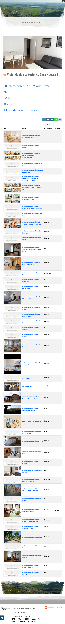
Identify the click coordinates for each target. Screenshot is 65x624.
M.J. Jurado (26, 378)
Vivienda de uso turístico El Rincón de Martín (31, 263)
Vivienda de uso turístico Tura (32, 537)
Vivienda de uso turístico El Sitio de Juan (31, 315)
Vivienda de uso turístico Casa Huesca (32, 557)
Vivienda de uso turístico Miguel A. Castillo (30, 527)
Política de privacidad (28, 608)
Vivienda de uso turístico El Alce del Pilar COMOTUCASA (31, 223)
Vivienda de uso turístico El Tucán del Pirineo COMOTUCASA (31, 155)
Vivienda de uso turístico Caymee (30, 547)
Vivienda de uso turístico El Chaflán (31, 308)
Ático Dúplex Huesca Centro (31, 422)
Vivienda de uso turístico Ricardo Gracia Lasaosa (30, 521)
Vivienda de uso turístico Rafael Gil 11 (30, 287)
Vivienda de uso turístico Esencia (30, 147)
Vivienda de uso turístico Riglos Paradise (30, 566)
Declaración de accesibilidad (22, 616)
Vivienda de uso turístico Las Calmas (31, 453)
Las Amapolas (27, 387)
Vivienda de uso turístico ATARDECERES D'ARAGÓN (30, 490)
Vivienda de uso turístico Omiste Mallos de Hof (30, 398)
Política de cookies (19, 612)
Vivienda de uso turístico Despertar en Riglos (30, 409)
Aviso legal (16, 608)
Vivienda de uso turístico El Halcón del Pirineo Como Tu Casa (31, 188)
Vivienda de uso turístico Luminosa (30, 281)
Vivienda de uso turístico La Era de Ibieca (31, 432)
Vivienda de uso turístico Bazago (30, 274)
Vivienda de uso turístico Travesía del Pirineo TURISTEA (32, 207)
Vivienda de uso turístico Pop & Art (32, 164)
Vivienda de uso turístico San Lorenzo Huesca (32, 322)
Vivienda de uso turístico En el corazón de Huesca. (32, 364)
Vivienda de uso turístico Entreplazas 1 (30, 573)
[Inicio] (7, 15)
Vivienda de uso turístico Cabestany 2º (30, 329)
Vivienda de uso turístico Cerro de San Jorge (32, 171)
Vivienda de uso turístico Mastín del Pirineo (30, 199)
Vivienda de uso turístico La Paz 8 (31, 239)
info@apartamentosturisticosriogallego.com (22, 109)
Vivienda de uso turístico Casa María (32, 500)
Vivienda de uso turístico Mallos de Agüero (30, 510)
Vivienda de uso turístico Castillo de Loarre (30, 480)
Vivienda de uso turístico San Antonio (32, 346)
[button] (44, 120)
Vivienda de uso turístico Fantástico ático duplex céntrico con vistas (30, 178)
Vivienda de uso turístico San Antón (32, 214)
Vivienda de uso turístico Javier (30, 335)
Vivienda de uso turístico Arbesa (30, 462)
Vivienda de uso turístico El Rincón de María (31, 137)
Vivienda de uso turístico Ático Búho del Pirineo (32, 298)
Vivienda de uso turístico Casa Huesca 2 (32, 471)
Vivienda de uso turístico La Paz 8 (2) (31, 232)
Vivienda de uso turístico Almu (32, 441)
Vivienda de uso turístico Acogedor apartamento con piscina (31, 249)
